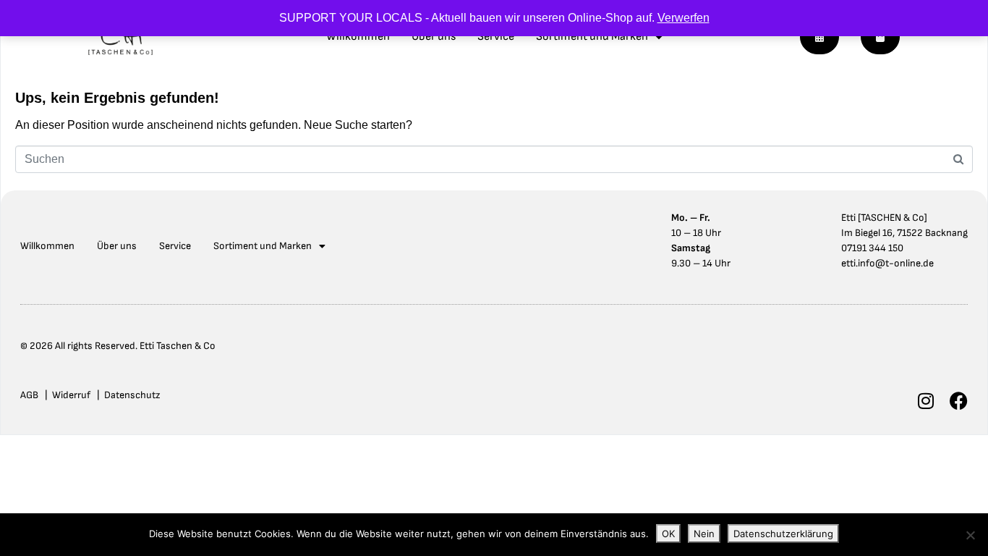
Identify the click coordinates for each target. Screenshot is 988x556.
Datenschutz (132, 395)
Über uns (434, 36)
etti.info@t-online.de (887, 263)
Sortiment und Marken (592, 36)
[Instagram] (926, 401)
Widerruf (71, 395)
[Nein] (970, 535)
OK (668, 533)
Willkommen (358, 36)
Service (495, 36)
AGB (29, 395)
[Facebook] (959, 401)
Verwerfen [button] (683, 18)
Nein (704, 533)
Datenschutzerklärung (783, 533)
